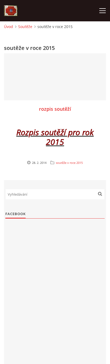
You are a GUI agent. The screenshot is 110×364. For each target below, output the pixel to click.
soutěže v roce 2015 (69, 163)
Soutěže (25, 26)
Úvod (8, 26)
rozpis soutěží (55, 109)
